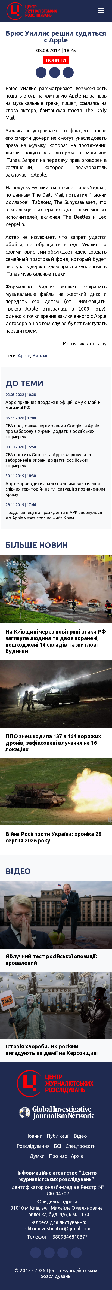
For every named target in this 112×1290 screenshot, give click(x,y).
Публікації (58, 1136)
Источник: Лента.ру (85, 343)
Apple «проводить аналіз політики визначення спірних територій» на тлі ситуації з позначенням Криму (55, 489)
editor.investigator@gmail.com (57, 1228)
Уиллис (40, 355)
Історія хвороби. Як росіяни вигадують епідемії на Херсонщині (51, 1049)
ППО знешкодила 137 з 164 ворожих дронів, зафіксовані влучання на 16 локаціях (53, 742)
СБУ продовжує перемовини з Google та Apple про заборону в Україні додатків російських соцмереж (52, 431)
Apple (24, 355)
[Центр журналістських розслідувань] (31, 11)
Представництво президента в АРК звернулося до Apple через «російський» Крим (53, 515)
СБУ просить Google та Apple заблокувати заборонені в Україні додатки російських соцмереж (48, 460)
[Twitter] (54, 72)
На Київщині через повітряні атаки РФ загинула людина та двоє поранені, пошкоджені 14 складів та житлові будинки (55, 641)
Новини (56, 60)
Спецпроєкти (81, 1146)
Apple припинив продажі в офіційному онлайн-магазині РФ (53, 405)
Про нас (58, 1156)
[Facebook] (41, 72)
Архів (77, 1156)
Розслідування (33, 1146)
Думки (37, 1156)
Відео (18, 871)
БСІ (57, 1146)
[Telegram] (68, 72)
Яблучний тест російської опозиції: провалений (51, 959)
